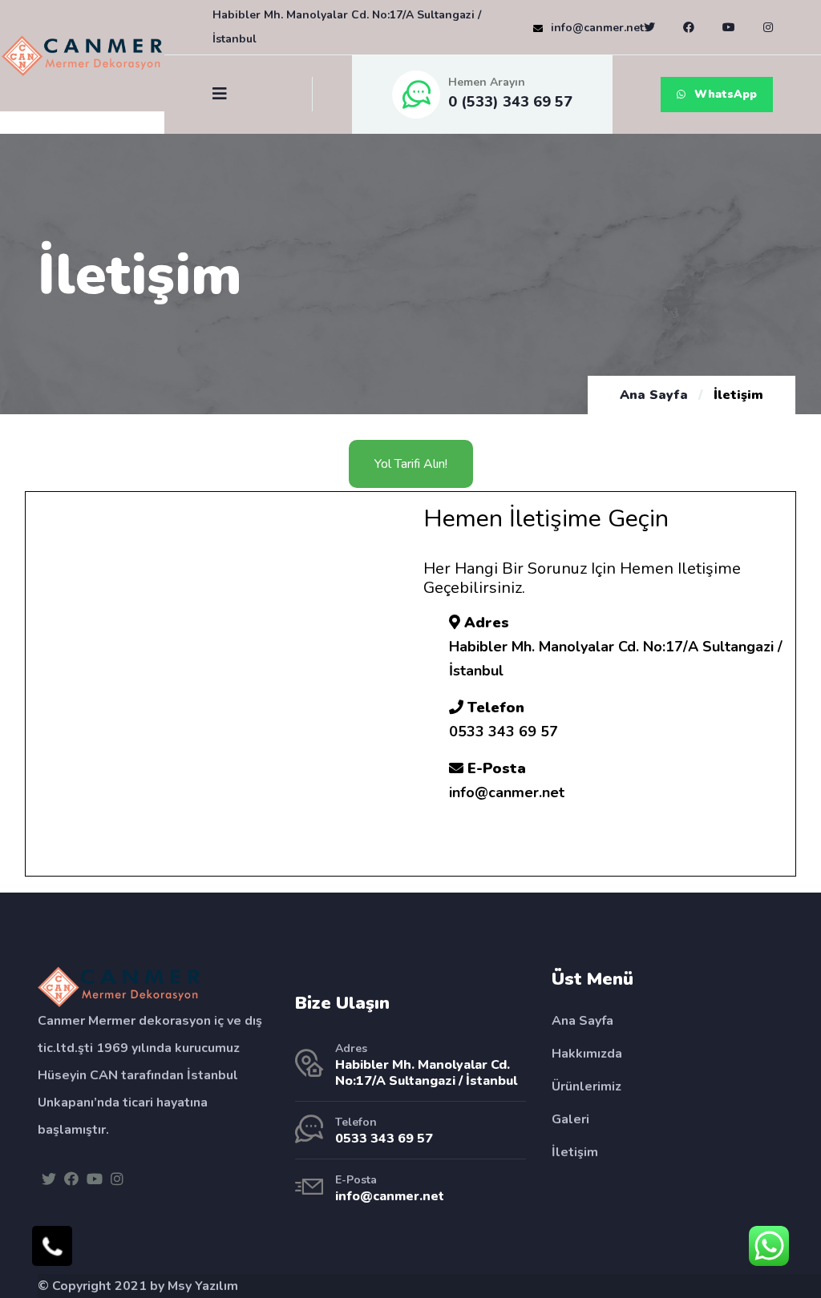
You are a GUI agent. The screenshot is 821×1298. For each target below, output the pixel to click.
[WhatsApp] (769, 1246)
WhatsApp (724, 94)
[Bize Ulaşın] (52, 1246)
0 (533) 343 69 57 (510, 101)
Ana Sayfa (654, 395)
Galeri (570, 1119)
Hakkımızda (587, 1053)
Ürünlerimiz (586, 1086)
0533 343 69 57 (384, 1138)
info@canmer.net (597, 27)
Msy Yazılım (203, 1286)
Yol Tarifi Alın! (410, 464)
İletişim (575, 1152)
